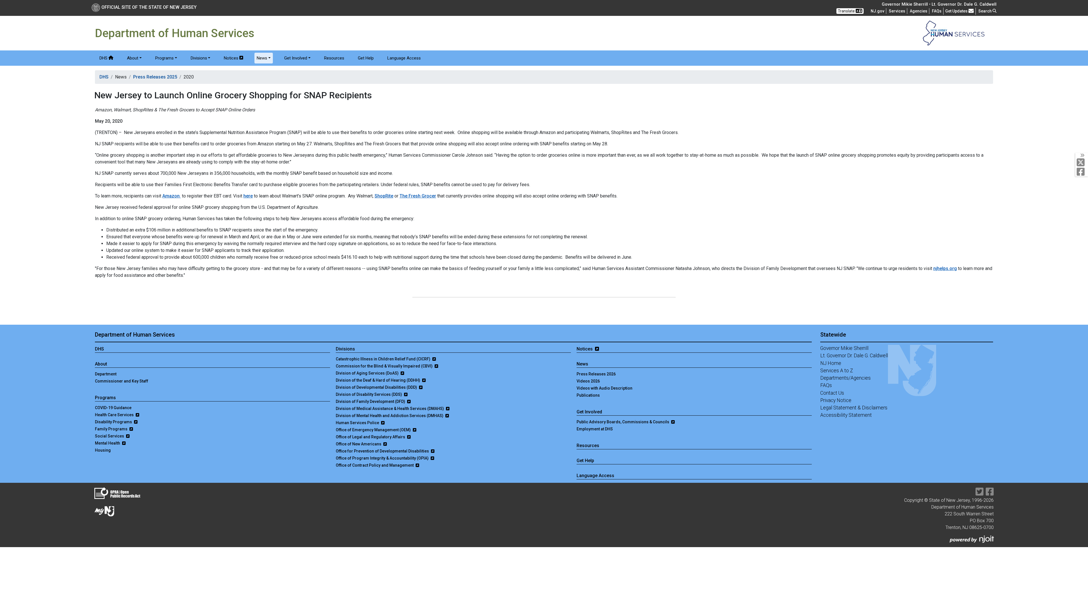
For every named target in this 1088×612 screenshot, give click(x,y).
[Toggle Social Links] (1081, 155)
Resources (334, 58)
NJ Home (830, 363)
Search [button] (985, 11)
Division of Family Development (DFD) (371, 401)
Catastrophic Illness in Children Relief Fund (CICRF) (383, 359)
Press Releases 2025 (155, 77)
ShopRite (384, 196)
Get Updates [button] (956, 11)
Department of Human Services (135, 334)
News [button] (262, 58)
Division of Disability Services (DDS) (369, 394)
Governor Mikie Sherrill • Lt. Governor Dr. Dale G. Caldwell (939, 4)
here (248, 196)
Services (897, 11)
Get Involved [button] (295, 58)
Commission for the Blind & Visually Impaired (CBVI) (385, 366)
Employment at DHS (595, 429)
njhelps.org (945, 268)
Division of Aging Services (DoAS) (368, 373)
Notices (231, 58)
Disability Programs (114, 422)
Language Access (404, 58)
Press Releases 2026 (596, 374)
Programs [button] (164, 58)
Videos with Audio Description (604, 388)
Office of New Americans (359, 444)
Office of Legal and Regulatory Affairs (371, 437)
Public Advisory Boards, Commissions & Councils (623, 422)
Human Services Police (358, 422)
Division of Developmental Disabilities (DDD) (377, 387)
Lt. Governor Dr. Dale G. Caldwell (854, 355)
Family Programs (111, 429)
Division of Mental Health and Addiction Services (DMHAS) (390, 415)
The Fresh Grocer (418, 196)
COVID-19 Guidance (113, 407)
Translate (847, 11)
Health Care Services (115, 415)
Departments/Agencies (845, 378)
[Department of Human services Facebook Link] (990, 493)
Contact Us (832, 393)
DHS (104, 58)
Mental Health (108, 443)
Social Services (110, 436)
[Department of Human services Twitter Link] (979, 493)
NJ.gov (877, 11)
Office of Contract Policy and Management (375, 465)
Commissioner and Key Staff (121, 381)
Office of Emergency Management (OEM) (374, 430)
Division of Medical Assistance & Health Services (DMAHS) (390, 408)
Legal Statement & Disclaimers (853, 408)
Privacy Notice (835, 400)
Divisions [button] (199, 58)
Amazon (171, 196)
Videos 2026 (588, 381)
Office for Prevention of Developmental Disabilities (383, 451)
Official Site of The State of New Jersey (149, 7)
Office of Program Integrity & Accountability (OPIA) (383, 458)
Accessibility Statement (846, 415)
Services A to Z (836, 370)
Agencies (918, 11)
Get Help (366, 58)
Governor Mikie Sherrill (844, 348)
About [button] (132, 58)
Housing (103, 450)
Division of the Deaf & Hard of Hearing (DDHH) (378, 380)
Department (105, 374)
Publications (588, 395)
